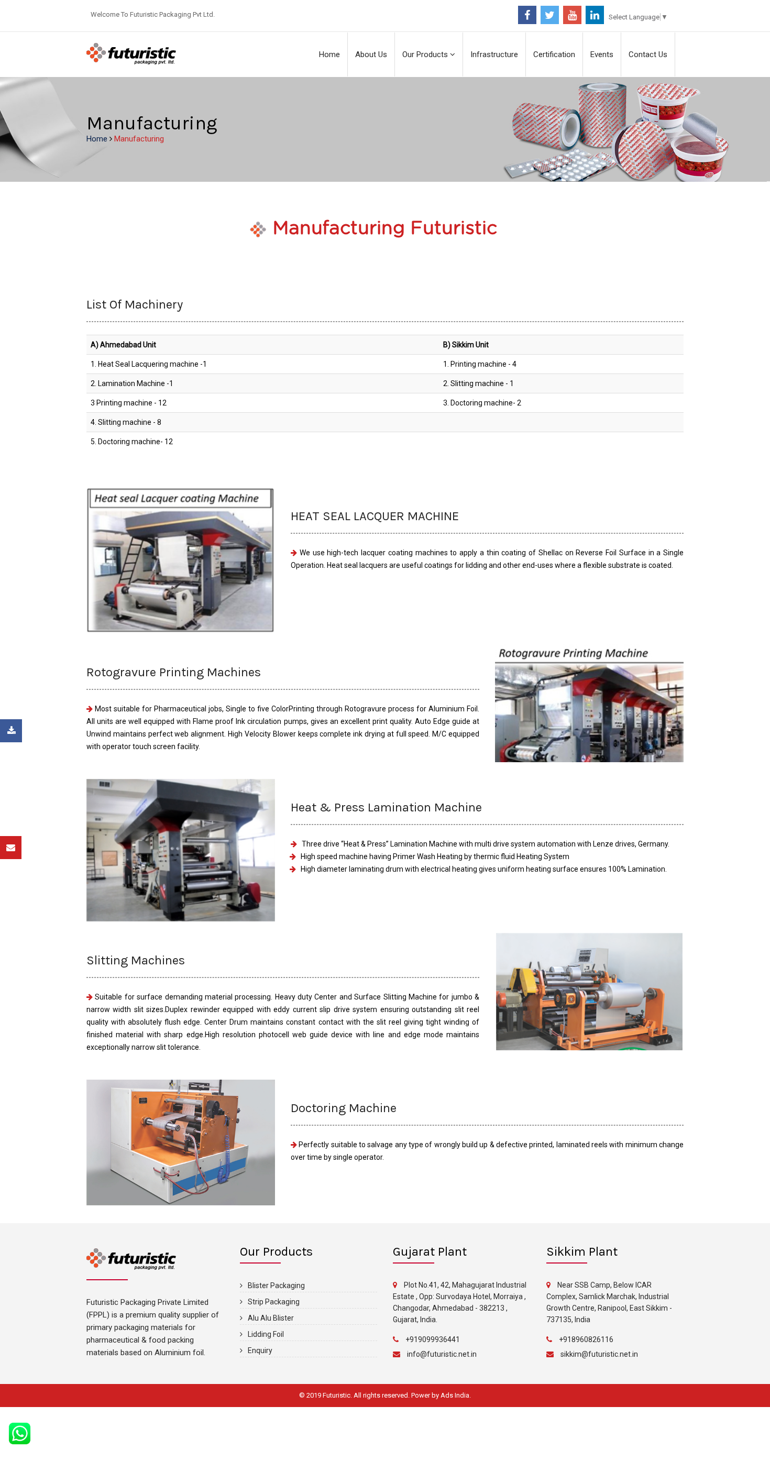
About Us (371, 54)
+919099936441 (432, 1339)
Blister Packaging (276, 1285)
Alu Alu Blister (271, 1318)
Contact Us (648, 54)
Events (601, 54)
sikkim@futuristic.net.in (599, 1354)
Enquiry (260, 1350)
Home (329, 54)
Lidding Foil (266, 1334)
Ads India (455, 1395)
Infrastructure (494, 54)
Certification (554, 54)
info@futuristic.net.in (442, 1354)
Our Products (426, 54)
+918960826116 (586, 1339)
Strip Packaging (274, 1302)
